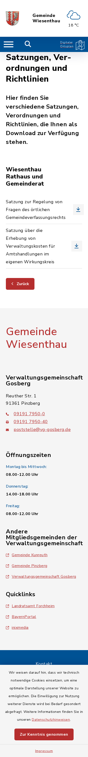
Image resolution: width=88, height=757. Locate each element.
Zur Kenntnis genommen (44, 734)
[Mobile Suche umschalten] (28, 44)
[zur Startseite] (12, 18)
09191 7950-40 (31, 422)
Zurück (22, 284)
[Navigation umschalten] (8, 44)
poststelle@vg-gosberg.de (42, 429)
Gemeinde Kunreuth (30, 555)
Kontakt (44, 664)
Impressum (44, 751)
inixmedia (20, 627)
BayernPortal (24, 616)
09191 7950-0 (29, 414)
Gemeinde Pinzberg (29, 565)
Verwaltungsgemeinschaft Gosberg (44, 576)
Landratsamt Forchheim (33, 606)
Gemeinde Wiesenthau (46, 18)
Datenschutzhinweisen (51, 719)
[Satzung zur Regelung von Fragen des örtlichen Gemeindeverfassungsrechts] (44, 209)
